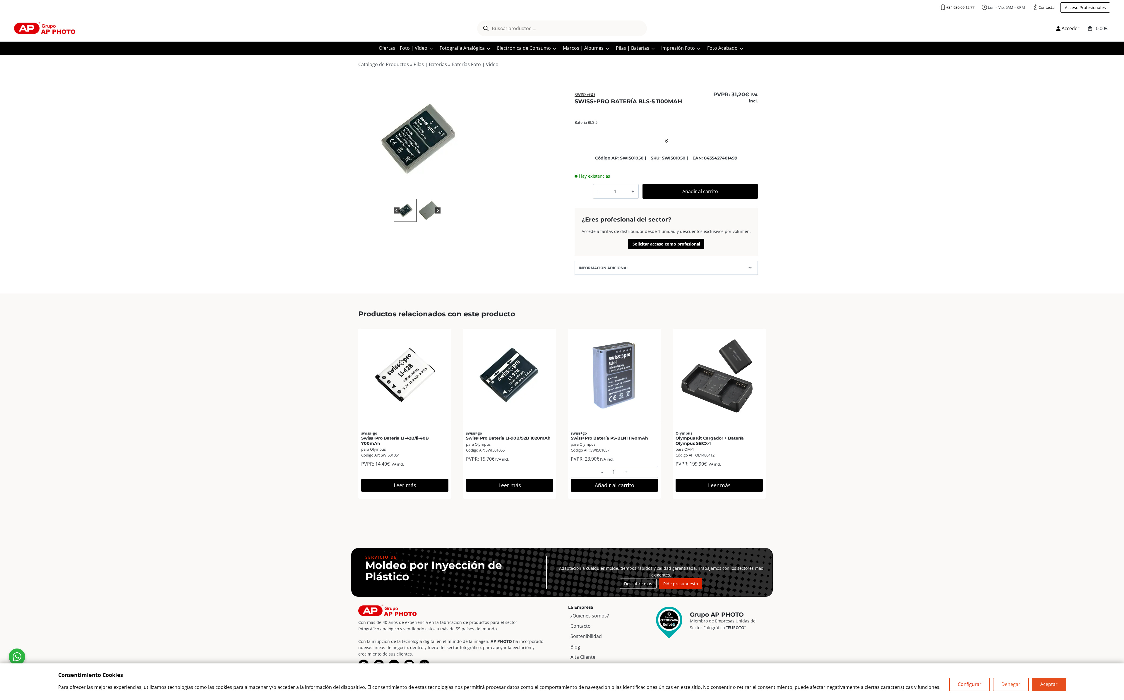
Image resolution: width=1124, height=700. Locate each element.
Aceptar (1049, 684)
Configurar (969, 684)
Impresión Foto (678, 48)
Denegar (1010, 684)
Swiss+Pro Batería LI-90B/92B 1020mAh (508, 438)
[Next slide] (438, 210)
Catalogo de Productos (383, 64)
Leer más (405, 485)
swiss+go (585, 94)
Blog (575, 647)
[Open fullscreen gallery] (470, 191)
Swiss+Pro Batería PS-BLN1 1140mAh (609, 438)
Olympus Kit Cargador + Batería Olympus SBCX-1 (710, 440)
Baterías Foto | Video (475, 64)
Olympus (684, 433)
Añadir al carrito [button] (614, 485)
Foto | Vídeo (413, 48)
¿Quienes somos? (589, 615)
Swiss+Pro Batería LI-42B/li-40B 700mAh (395, 440)
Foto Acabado (722, 48)
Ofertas (387, 48)
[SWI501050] (417, 139)
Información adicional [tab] (603, 267)
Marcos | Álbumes (583, 48)
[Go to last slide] (397, 210)
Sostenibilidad (586, 636)
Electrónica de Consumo (524, 48)
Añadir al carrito (700, 191)
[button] (405, 210)
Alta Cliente (582, 657)
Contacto (580, 626)
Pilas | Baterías (632, 48)
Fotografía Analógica (462, 48)
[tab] (414, 191)
